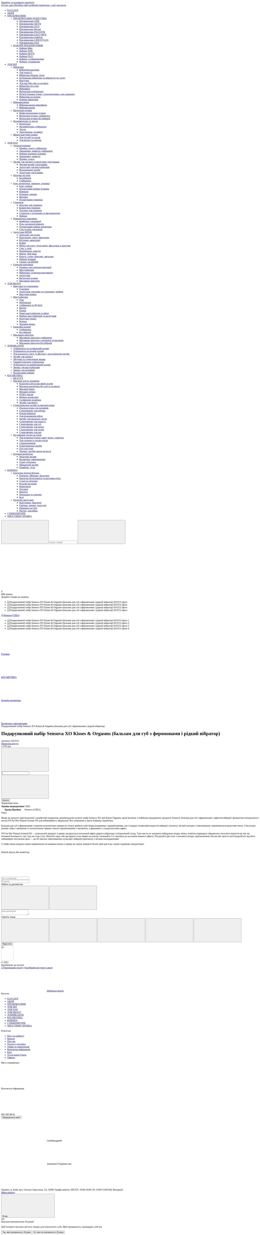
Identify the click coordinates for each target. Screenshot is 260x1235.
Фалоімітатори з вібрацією (32, 126)
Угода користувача (16, 1055)
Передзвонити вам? (11, 1117)
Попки (22, 310)
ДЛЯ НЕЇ (12, 64)
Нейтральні (25, 302)
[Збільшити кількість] (25, 787)
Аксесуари (24, 275)
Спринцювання (27, 443)
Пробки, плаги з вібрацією (33, 148)
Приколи (23, 191)
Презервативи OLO (29, 26)
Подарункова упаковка (31, 199)
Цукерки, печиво (28, 194)
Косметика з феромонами (32, 459)
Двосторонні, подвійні (30, 132)
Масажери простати (29, 281)
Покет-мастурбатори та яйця (34, 313)
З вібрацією (25, 180)
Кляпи (22, 243)
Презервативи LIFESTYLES (33, 40)
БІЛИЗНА (12, 470)
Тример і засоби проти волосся (35, 451)
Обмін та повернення (18, 1046)
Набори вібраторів (28, 99)
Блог (9, 1052)
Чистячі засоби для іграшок (33, 164)
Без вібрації (25, 178)
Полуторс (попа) (27, 318)
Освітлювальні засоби (30, 446)
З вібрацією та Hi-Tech (30, 305)
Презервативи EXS (29, 42)
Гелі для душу (26, 448)
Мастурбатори (26, 270)
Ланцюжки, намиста (29, 156)
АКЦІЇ (10, 13)
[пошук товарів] (25, 532)
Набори (23, 216)
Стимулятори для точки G (32, 421)
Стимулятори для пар (30, 432)
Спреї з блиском (27, 462)
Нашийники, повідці (30, 251)
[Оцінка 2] (73, 930)
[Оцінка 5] (217, 930)
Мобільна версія (54, 991)
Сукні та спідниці (28, 481)
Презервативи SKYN (30, 24)
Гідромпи (24, 289)
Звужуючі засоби (27, 456)
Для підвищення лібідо (31, 416)
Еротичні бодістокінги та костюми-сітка (39, 478)
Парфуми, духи (27, 467)
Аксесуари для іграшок (31, 172)
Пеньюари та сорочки (30, 494)
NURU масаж (26, 394)
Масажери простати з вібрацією (35, 337)
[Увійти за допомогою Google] (73, 898)
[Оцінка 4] (169, 930)
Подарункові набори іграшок (34, 189)
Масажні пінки (27, 389)
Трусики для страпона (30, 210)
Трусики (23, 489)
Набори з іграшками (29, 61)
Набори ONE (26, 51)
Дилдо (22, 129)
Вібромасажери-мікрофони (33, 105)
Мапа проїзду (8, 1192)
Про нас (11, 1041)
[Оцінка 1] (25, 930)
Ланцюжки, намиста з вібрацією (36, 151)
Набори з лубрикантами (31, 59)
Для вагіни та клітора (30, 140)
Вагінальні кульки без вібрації (34, 118)
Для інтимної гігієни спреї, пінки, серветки (41, 437)
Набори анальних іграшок (32, 153)
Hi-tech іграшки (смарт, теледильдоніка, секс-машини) (47, 94)
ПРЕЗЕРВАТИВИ (16, 15)
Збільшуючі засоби (28, 465)
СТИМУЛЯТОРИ (16, 513)
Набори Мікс (26, 48)
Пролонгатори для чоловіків (33, 408)
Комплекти (25, 486)
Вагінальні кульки (28, 278)
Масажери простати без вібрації (35, 343)
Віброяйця (24, 88)
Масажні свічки (27, 391)
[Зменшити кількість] (25, 760)
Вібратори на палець (29, 97)
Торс (21, 299)
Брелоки (23, 197)
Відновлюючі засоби (29, 170)
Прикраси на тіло (28, 508)
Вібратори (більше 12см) (31, 75)
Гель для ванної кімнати (31, 224)
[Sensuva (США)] (10, 615)
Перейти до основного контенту (17, 2)
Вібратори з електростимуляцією (36, 272)
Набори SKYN (26, 53)
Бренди (11, 1038)
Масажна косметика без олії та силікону (39, 386)
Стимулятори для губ (30, 424)
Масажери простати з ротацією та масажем (41, 340)
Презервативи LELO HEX (32, 34)
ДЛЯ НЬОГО (14, 283)
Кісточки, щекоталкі (29, 240)
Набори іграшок (27, 259)
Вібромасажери (27, 107)
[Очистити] (101, 532)
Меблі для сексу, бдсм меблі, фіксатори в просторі (44, 245)
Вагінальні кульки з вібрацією (34, 116)
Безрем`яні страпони (29, 208)
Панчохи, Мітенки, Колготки (34, 475)
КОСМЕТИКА (15, 375)
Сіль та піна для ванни (30, 229)
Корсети (23, 492)
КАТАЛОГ (13, 10)
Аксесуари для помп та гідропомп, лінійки (41, 291)
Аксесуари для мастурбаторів (34, 167)
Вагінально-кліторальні (31, 91)
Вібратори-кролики (29, 70)
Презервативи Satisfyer (31, 37)
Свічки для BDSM (28, 262)
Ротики (23, 321)
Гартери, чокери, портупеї (32, 505)
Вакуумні (24, 80)
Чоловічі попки (27, 324)
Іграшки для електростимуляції (35, 267)
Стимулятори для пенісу (31, 427)
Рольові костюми (28, 483)
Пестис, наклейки (28, 511)
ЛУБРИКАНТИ (15, 345)
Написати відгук (9, 743)
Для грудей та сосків (29, 137)
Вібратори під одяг (29, 86)
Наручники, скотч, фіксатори (34, 237)
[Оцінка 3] (121, 930)
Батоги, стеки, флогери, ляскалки (36, 256)
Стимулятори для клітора (32, 410)
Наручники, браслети (30, 502)
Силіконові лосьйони (30, 400)
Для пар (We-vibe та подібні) (33, 83)
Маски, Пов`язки (28, 254)
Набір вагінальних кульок (32, 113)
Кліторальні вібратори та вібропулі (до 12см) (42, 78)
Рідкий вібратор (27, 413)
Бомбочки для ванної (30, 221)
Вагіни (22, 308)
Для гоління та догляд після (33, 440)
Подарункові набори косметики (35, 226)
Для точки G (25, 72)
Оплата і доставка (16, 1044)
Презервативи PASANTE (32, 32)
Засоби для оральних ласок (33, 419)
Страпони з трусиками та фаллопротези (39, 213)
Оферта (11, 1057)
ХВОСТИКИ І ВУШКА (19, 516)
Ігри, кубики (25, 186)
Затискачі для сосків (29, 235)
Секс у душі (25, 248)
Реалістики (25, 124)
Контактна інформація (18, 1049)
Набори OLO (26, 56)
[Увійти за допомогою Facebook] (25, 898)
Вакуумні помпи (27, 294)
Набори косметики (29, 397)
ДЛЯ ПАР (12, 143)
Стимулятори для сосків (31, 429)
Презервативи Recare (30, 29)
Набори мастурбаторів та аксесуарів (37, 316)
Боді (21, 497)
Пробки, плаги (26, 159)
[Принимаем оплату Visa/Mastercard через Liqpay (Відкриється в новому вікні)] (27, 967)
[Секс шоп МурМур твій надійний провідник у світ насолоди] (7, 959)
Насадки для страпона (30, 205)
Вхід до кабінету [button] (15, 1036)
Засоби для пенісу (28, 402)
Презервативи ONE (29, 21)
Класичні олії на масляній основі (36, 383)
